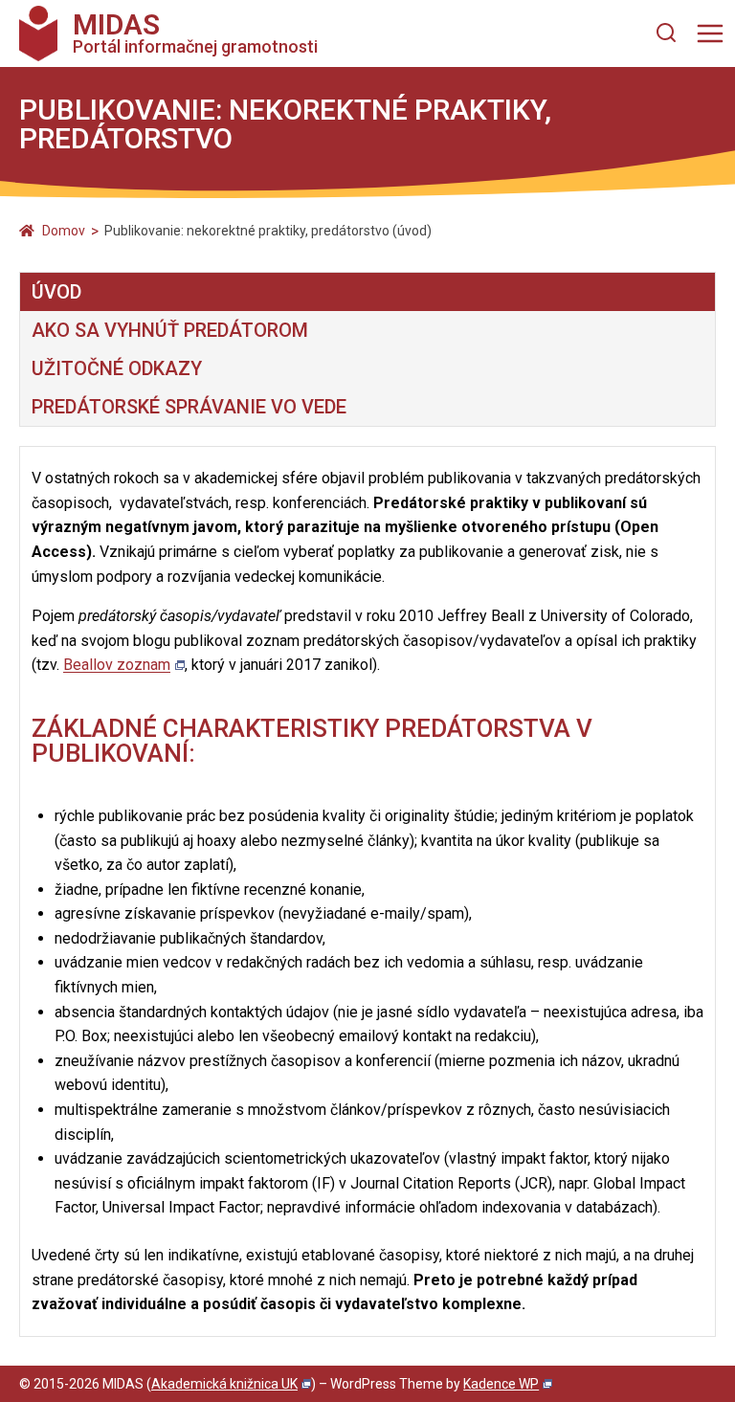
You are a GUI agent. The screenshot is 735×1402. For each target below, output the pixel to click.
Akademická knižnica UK (224, 1383)
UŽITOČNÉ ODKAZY (117, 368)
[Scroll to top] (707, 1384)
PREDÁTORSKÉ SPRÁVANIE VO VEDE (189, 406)
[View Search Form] (666, 33)
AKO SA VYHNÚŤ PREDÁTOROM (170, 330)
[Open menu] (710, 33)
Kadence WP (501, 1383)
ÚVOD (56, 291)
